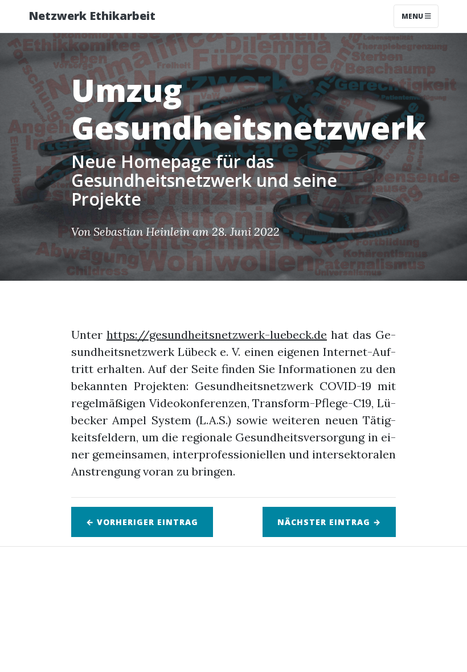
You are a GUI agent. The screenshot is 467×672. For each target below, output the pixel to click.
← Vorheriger (142, 522)
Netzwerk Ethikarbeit (91, 15)
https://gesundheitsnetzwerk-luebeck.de (216, 334)
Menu (413, 16)
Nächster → (329, 522)
